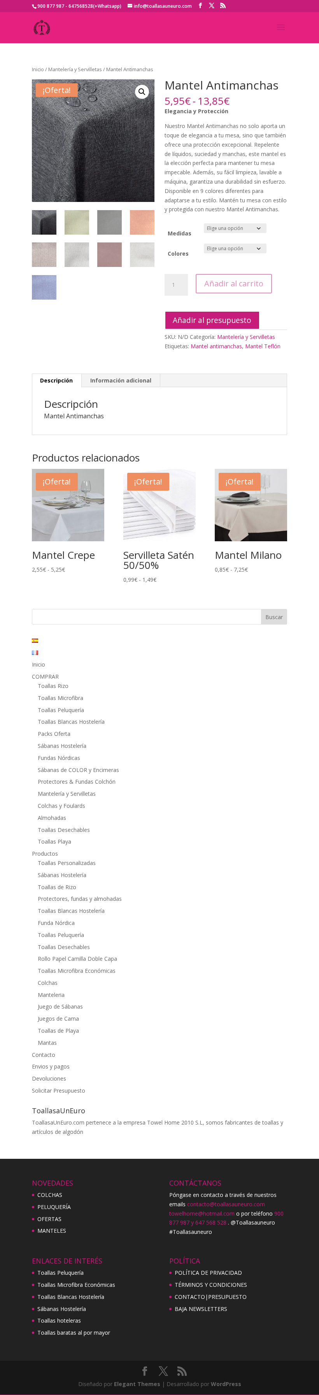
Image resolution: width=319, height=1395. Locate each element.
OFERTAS (49, 1219)
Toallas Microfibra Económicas (77, 970)
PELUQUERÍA (54, 1207)
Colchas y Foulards (61, 805)
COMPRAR (45, 676)
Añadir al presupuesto (212, 320)
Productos (45, 853)
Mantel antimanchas (216, 346)
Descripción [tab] (56, 380)
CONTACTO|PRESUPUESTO (211, 1296)
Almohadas (52, 817)
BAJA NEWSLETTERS (201, 1309)
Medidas (179, 233)
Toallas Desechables (64, 829)
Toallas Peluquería (61, 710)
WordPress (226, 1384)
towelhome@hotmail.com (202, 1213)
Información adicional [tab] (120, 380)
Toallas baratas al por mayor (73, 1332)
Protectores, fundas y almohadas (80, 898)
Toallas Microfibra (60, 698)
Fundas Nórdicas (59, 758)
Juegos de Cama (58, 1018)
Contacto (43, 1054)
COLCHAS (49, 1194)
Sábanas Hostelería (62, 745)
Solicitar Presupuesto (58, 1090)
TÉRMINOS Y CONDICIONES (211, 1284)
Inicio (38, 69)
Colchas (48, 982)
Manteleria (51, 994)
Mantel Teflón (262, 346)
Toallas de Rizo (57, 887)
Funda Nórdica (56, 922)
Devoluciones (49, 1078)
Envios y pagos (51, 1066)
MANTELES (51, 1230)
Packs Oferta (54, 733)
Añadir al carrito (233, 283)
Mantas (47, 1042)
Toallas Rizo (53, 686)
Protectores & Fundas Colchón (77, 781)
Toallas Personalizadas (67, 863)
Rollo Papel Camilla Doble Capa (77, 958)
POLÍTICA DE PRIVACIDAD (208, 1272)
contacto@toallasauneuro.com (226, 1204)
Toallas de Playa (58, 1030)
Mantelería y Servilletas (75, 69)
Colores (178, 253)
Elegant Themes (137, 1384)
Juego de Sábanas (60, 1006)
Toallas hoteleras (59, 1320)
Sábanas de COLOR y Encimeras (78, 770)
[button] (142, 92)
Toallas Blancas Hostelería (71, 721)
